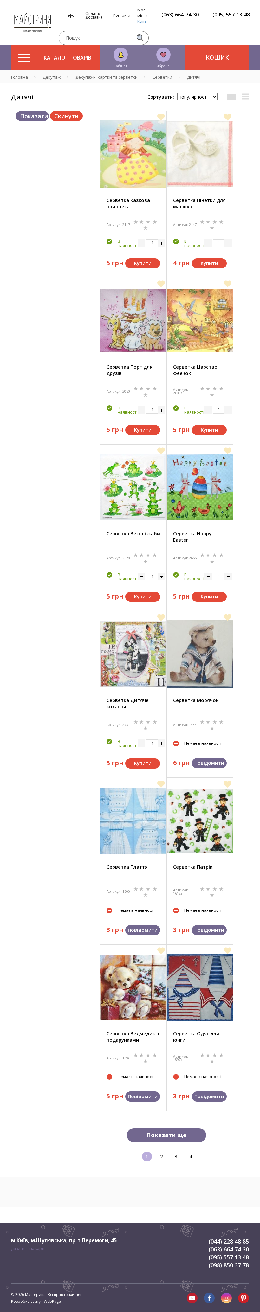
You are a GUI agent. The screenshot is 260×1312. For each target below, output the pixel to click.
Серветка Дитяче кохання (128, 703)
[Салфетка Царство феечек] (200, 320)
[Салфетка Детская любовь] (133, 654)
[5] (145, 227)
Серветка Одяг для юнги (196, 1036)
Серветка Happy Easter (192, 536)
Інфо (70, 15)
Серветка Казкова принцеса (128, 203)
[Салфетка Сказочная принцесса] (133, 154)
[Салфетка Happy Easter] (200, 487)
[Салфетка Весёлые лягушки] (133, 487)
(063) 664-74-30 (180, 14)
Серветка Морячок (195, 700)
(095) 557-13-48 (231, 14)
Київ (141, 21)
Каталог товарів (67, 57)
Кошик (217, 57)
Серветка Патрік (192, 867)
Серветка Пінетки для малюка (199, 203)
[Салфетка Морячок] (200, 654)
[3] (149, 221)
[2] (142, 221)
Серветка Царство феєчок (195, 369)
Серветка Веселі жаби (133, 533)
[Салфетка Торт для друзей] (133, 320)
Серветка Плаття (127, 867)
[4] (155, 221)
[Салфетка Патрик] (200, 821)
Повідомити (209, 763)
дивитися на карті (27, 1248)
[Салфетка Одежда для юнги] (200, 987)
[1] (136, 221)
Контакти (121, 15)
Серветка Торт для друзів (130, 369)
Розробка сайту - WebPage (36, 1301)
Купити (143, 263)
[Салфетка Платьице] (133, 821)
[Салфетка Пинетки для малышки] (200, 154)
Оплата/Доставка (93, 15)
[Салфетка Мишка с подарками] (133, 987)
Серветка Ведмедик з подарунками (133, 1036)
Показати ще (166, 1135)
